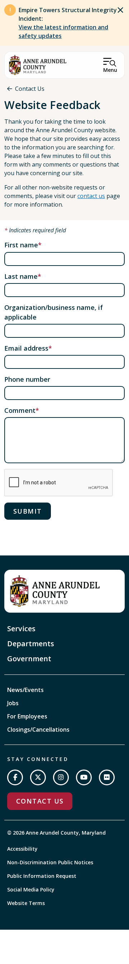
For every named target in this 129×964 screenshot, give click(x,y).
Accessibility (22, 848)
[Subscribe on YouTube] (84, 777)
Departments (30, 643)
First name (21, 245)
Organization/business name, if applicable (53, 312)
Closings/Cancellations (38, 729)
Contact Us (29, 89)
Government (29, 658)
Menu (110, 69)
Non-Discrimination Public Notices (50, 862)
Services (21, 628)
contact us (91, 196)
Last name (21, 276)
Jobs (13, 703)
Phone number (27, 379)
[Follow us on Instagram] (61, 777)
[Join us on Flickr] (107, 777)
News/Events (25, 690)
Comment (19, 410)
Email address (26, 348)
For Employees (27, 716)
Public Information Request (41, 875)
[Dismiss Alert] (120, 10)
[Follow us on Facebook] (15, 777)
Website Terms (26, 903)
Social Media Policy (30, 889)
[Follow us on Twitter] (38, 777)
